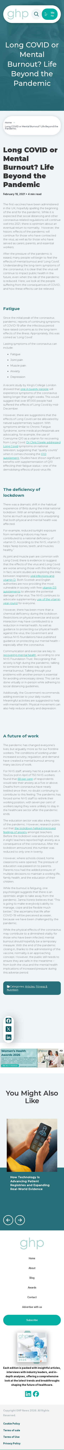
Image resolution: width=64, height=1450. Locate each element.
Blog (32, 1277)
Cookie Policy (11, 1423)
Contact (32, 1297)
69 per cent (25, 779)
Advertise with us (32, 1307)
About (32, 1268)
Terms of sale (11, 1430)
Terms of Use (11, 1436)
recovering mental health (19, 655)
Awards (32, 1287)
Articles (29, 986)
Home (8, 122)
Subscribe (32, 1320)
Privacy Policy (11, 1443)
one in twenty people (34, 389)
